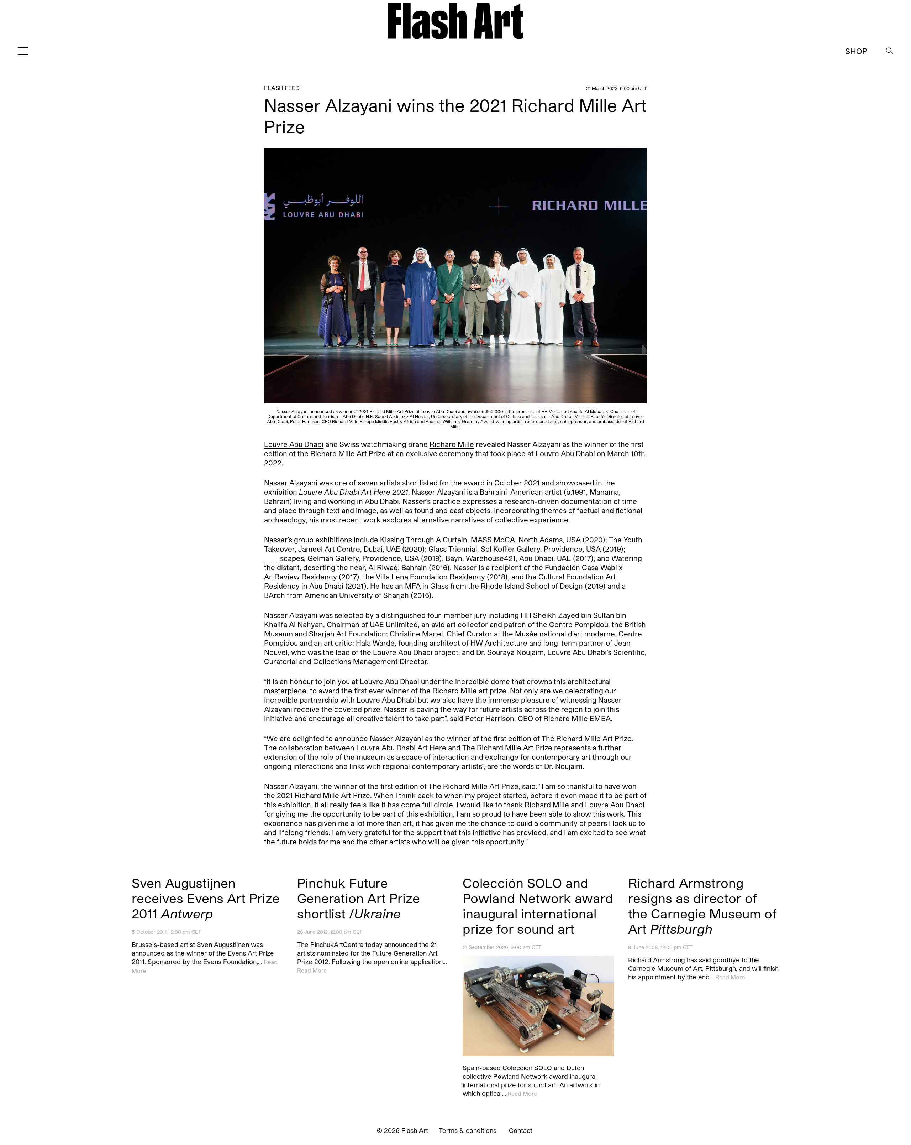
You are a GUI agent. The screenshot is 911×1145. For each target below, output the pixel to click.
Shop (856, 51)
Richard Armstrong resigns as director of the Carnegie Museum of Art (702, 905)
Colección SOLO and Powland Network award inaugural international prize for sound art (538, 905)
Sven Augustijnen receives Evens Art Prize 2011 (206, 898)
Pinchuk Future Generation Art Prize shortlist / (358, 898)
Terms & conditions (467, 1130)
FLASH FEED (282, 87)
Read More (312, 970)
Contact (520, 1130)
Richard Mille (452, 444)
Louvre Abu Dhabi (293, 444)
